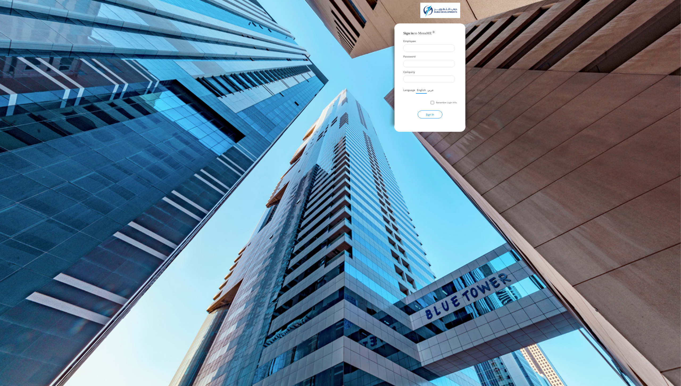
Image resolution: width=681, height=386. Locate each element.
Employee (409, 41)
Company (409, 72)
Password (409, 56)
